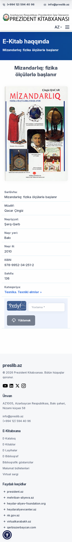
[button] (7, 535)
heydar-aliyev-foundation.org (26, 503)
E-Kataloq (9, 438)
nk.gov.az (13, 515)
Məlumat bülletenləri (16, 468)
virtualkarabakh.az (19, 521)
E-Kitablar (9, 444)
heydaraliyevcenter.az (21, 509)
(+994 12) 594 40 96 (20, 4)
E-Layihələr (10, 450)
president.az (15, 491)
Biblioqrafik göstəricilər (18, 462)
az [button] (57, 27)
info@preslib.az (58, 4)
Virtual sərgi (10, 474)
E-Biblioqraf (10, 456)
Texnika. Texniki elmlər (21, 292)
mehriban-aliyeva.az (20, 497)
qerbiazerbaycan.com (21, 527)
